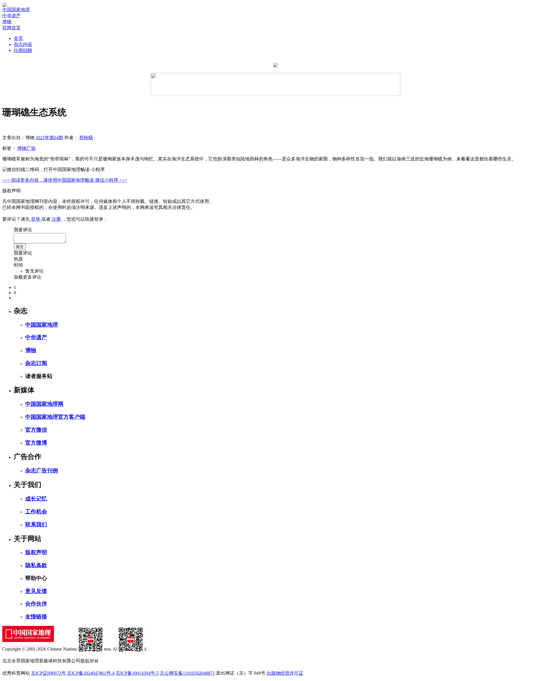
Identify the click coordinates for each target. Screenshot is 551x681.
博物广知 (26, 148)
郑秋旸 (86, 137)
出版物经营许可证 (285, 673)
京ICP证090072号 (48, 673)
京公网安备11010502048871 (187, 673)
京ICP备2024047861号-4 (91, 673)
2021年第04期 (49, 137)
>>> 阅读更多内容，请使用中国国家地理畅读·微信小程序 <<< (64, 180)
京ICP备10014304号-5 (137, 673)
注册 (56, 219)
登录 (35, 219)
